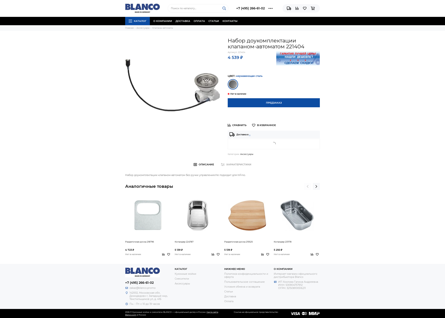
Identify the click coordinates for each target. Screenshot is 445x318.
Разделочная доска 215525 (238, 241)
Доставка (183, 21)
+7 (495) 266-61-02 (250, 8)
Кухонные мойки (185, 273)
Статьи (213, 21)
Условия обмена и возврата (242, 286)
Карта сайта (212, 312)
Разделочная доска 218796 (139, 241)
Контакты (229, 21)
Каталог (140, 21)
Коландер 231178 (283, 241)
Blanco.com (130, 315)
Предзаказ (274, 102)
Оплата (199, 21)
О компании (162, 21)
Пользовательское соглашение (244, 281)
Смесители (182, 278)
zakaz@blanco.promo (143, 287)
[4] (233, 84)
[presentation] (307, 186)
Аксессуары (246, 154)
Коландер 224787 (184, 241)
